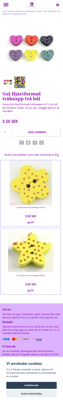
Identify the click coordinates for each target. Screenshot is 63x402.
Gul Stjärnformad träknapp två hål (30, 276)
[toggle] (8, 5)
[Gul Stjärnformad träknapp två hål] (31, 250)
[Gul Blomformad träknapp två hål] (31, 182)
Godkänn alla (31, 385)
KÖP (32, 222)
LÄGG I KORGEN (37, 132)
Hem (4, 11)
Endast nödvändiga (31, 393)
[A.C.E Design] (31, 4)
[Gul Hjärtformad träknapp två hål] (31, 47)
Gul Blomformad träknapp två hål (31, 207)
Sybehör (11, 11)
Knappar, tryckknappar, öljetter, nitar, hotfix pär (36, 11)
